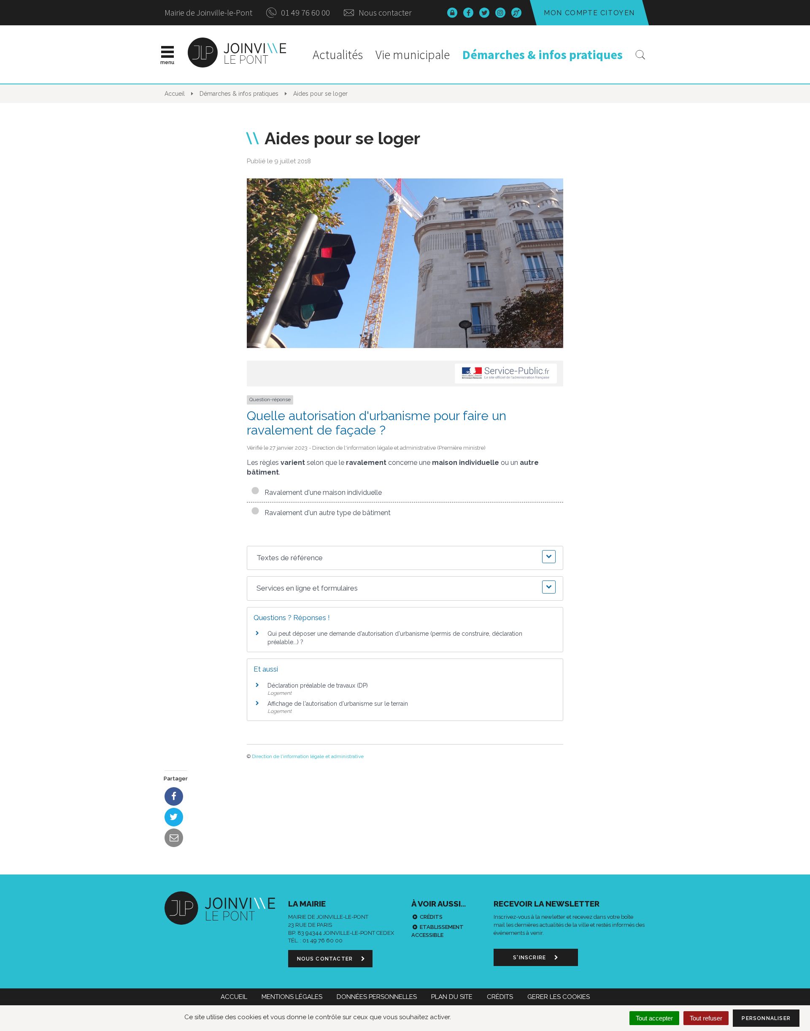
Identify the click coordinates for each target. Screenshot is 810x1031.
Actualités (338, 54)
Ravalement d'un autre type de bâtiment (326, 513)
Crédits (431, 917)
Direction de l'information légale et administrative (308, 756)
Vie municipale (412, 54)
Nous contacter (384, 12)
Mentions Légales (292, 997)
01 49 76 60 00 (304, 12)
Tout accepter (654, 1018)
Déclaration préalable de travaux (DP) (317, 685)
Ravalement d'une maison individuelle (321, 493)
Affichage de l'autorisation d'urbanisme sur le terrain (337, 703)
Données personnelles (377, 997)
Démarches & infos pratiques (542, 54)
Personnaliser (766, 1018)
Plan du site (451, 997)
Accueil (234, 997)
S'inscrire (530, 958)
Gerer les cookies (558, 997)
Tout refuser (706, 1018)
